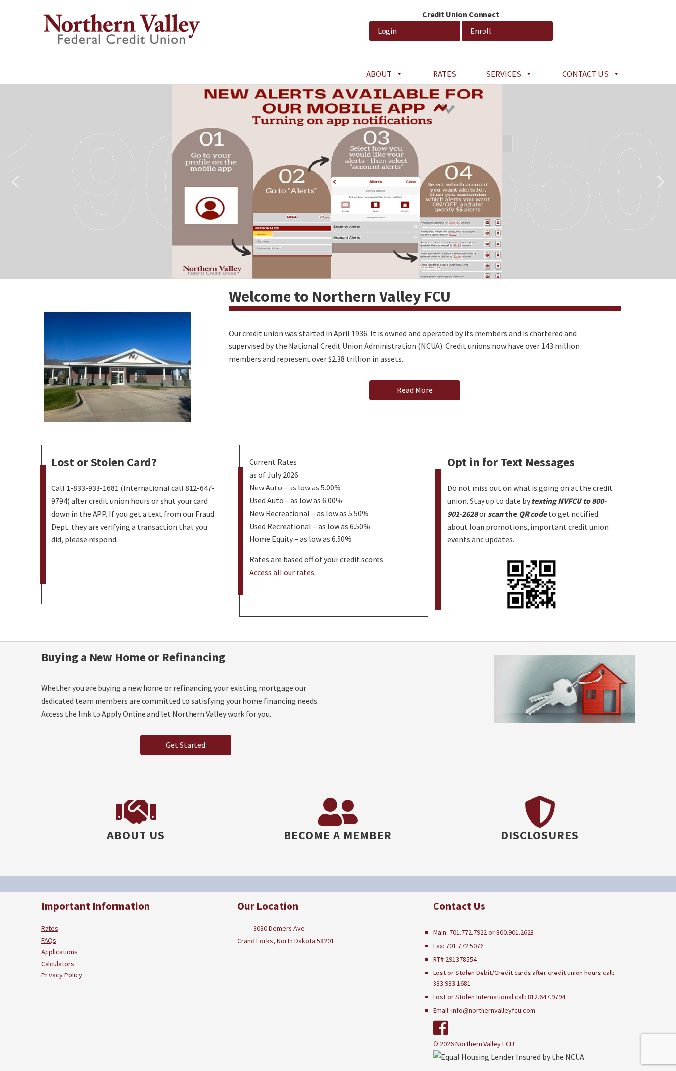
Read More (415, 390)
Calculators (57, 963)
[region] (338, 181)
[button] (15, 182)
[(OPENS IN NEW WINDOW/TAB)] (440, 1028)
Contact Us (585, 73)
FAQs (48, 940)
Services (503, 73)
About (379, 73)
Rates (444, 73)
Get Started (185, 745)
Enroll (480, 31)
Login (387, 31)
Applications (59, 951)
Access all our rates (281, 572)
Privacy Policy (61, 975)
